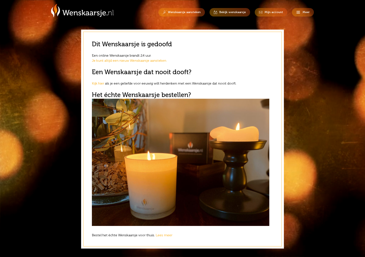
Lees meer (164, 235)
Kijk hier (98, 83)
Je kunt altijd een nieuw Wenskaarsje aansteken (129, 61)
